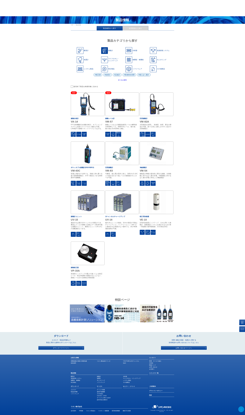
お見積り (152, 369)
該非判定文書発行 (102, 399)
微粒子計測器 (127, 410)
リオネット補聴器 (103, 410)
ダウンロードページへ (61, 348)
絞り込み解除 (122, 80)
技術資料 (73, 363)
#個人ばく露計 (143, 75)
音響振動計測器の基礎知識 (79, 361)
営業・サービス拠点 (155, 361)
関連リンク (152, 365)
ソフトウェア (101, 382)
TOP (72, 25)
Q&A (124, 363)
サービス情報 (101, 389)
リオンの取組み (90, 410)
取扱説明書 (74, 391)
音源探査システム (76, 378)
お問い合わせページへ (184, 348)
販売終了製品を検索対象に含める (86, 86)
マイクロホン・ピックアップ (131, 378)
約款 (150, 395)
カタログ (73, 389)
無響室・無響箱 (75, 380)
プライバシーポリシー (156, 390)
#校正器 (98, 75)
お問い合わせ (153, 367)
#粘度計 (107, 75)
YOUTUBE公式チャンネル (131, 361)
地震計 (99, 378)
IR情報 (81, 410)
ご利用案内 (152, 386)
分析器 (125, 376)
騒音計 (73, 376)
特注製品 (73, 382)
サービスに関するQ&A (104, 397)
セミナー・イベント (129, 386)
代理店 (151, 363)
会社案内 (73, 410)
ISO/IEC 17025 (102, 395)
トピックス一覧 (154, 373)
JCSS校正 (100, 393)
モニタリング (101, 380)
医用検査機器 (116, 410)
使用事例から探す (135, 28)
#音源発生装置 (129, 75)
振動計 (99, 376)
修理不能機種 (101, 391)
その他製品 (126, 382)
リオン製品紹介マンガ (103, 361)
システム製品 (127, 380)
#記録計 (117, 75)
